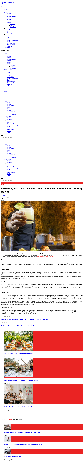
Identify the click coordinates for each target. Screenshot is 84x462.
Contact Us (7, 47)
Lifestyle (6, 12)
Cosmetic (12, 24)
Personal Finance (11, 43)
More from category (23, 329)
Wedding (9, 46)
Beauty (9, 22)
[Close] (1, 422)
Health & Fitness (11, 16)
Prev (2, 413)
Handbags (13, 27)
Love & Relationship (12, 40)
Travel (8, 37)
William (3, 195)
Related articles (5, 329)
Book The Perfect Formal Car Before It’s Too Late (17, 326)
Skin (11, 25)
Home (5, 9)
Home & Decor (8, 30)
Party (8, 41)
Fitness (9, 18)
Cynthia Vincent (7, 3)
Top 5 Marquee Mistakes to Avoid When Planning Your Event (21, 380)
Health (9, 15)
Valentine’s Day (11, 44)
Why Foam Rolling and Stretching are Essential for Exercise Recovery (24, 319)
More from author (13, 329)
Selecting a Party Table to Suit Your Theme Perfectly (18, 353)
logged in (9, 419)
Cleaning (9, 33)
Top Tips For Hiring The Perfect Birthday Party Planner (20, 406)
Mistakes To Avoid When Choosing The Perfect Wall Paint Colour (22, 432)
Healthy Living (11, 13)
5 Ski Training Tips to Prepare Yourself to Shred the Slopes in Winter (23, 444)
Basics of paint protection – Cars (13, 456)
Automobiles (10, 38)
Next (5, 413)
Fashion (9, 19)
